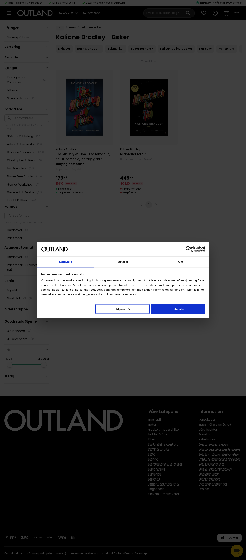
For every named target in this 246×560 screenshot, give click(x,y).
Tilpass (120, 308)
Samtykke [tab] (65, 261)
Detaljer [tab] (123, 261)
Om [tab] (180, 261)
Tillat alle (178, 308)
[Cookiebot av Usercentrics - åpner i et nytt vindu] (188, 249)
